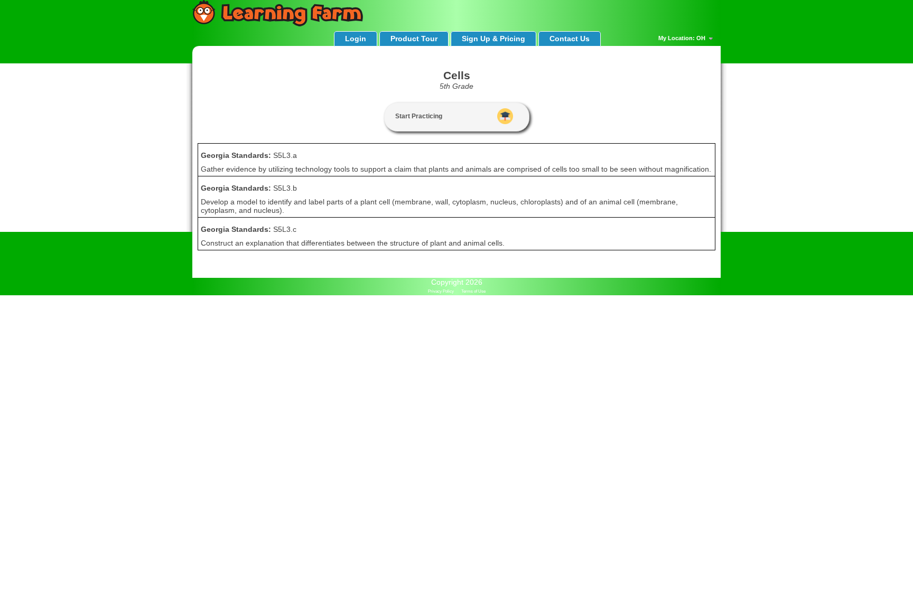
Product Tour (413, 38)
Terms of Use (473, 291)
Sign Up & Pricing (493, 38)
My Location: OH (682, 38)
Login (355, 38)
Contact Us (569, 38)
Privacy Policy (441, 291)
